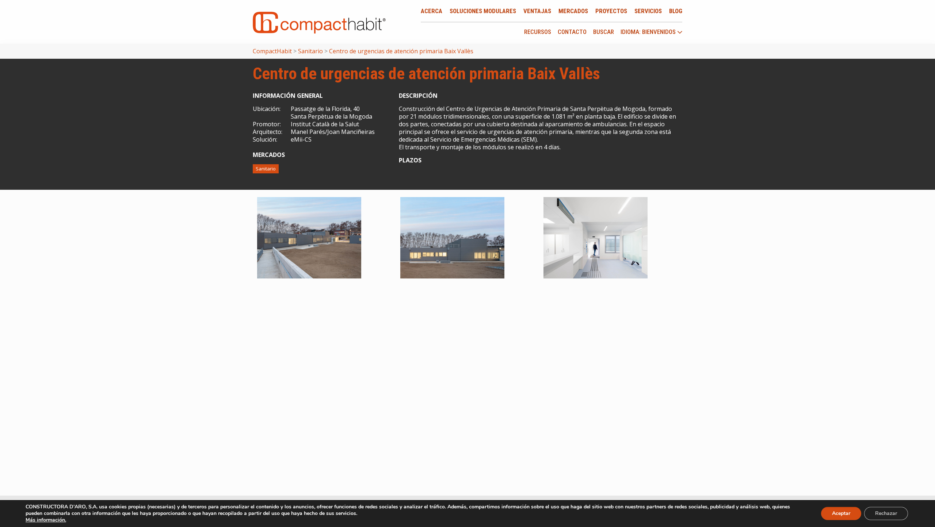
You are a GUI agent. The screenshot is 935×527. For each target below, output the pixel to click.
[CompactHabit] (319, 22)
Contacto (572, 32)
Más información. (46, 519)
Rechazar (886, 513)
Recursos (537, 32)
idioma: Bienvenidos (649, 32)
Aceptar (841, 513)
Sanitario (266, 168)
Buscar (603, 32)
